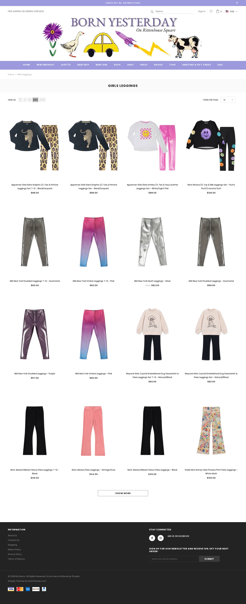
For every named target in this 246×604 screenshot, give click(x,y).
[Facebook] (152, 538)
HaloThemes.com (37, 581)
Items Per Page (210, 99)
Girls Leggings (24, 74)
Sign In (201, 11)
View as (12, 99)
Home (11, 74)
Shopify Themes (16, 581)
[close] (237, 3)
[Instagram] (161, 538)
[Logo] (123, 37)
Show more (123, 493)
